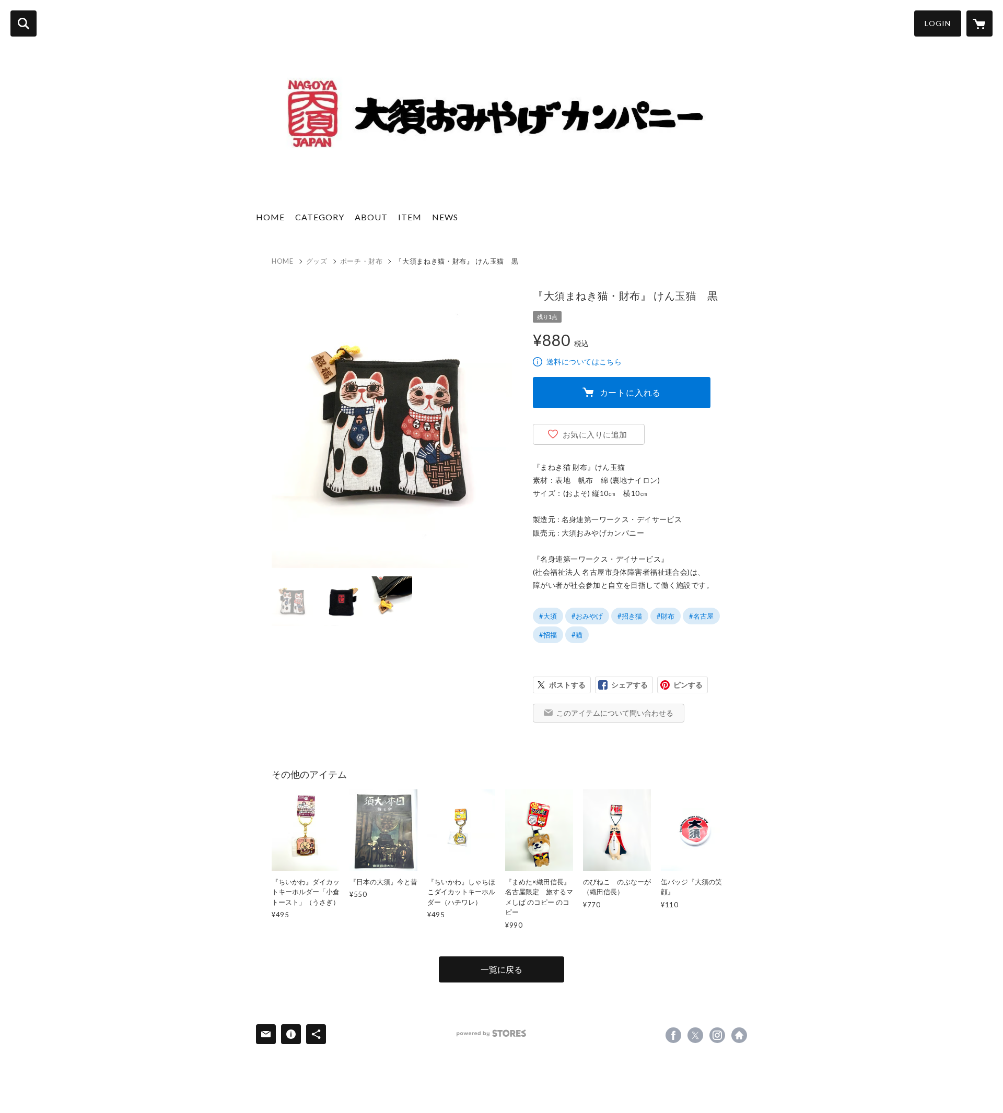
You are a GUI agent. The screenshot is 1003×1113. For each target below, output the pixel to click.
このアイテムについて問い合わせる (614, 712)
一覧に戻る (501, 969)
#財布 (665, 616)
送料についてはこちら (584, 361)
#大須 (548, 616)
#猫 (577, 635)
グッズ (317, 261)
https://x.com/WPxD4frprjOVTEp (695, 1035)
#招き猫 (629, 616)
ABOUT (371, 217)
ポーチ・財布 (361, 261)
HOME (270, 217)
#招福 (548, 635)
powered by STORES (491, 1033)
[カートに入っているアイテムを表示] (979, 23)
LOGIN (938, 23)
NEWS (445, 217)
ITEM (410, 217)
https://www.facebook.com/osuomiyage (673, 1035)
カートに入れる (630, 392)
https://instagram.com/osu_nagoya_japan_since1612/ (717, 1035)
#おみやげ (587, 616)
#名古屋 (701, 616)
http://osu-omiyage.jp (739, 1035)
